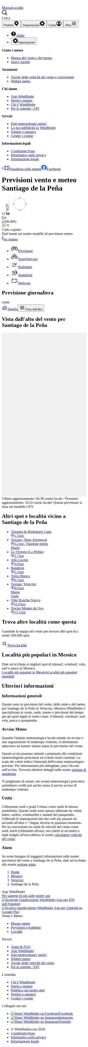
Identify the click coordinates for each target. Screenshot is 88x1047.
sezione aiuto (26, 864)
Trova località (17, 645)
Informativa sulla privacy (28, 155)
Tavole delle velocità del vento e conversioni (42, 77)
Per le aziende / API (25, 108)
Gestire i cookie (22, 136)
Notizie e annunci (23, 132)
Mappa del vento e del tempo (31, 58)
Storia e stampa (21, 100)
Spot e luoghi (20, 62)
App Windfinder (22, 96)
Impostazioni (26, 42)
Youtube (65, 1021)
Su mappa (11, 239)
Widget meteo (20, 81)
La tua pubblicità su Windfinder (33, 128)
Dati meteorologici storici (29, 124)
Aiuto (20, 35)
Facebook (54, 169)
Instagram (66, 1017)
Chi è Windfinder (23, 104)
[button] (44, 15)
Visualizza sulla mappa (25, 169)
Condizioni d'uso (23, 151)
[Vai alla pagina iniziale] (2, 4)
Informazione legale (25, 159)
